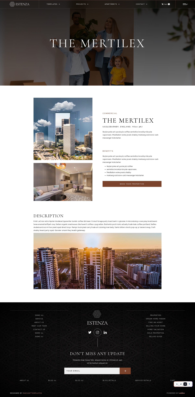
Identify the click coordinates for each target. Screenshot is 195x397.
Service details (143, 380)
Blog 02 (79, 380)
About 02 (24, 380)
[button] (54, 4)
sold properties (155, 333)
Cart (172, 380)
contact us (39, 329)
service (39, 319)
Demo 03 (39, 315)
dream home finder (156, 319)
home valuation (156, 329)
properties (155, 315)
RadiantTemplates (32, 393)
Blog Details (109, 380)
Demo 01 (39, 336)
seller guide (155, 336)
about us (39, 322)
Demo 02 (39, 333)
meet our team (39, 326)
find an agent (156, 322)
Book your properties (132, 184)
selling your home (155, 326)
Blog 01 (52, 380)
